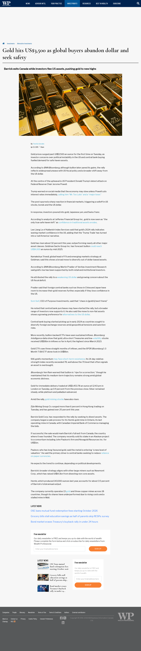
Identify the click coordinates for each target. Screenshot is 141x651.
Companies (5, 612)
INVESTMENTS (72, 3)
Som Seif (35, 301)
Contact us (14, 619)
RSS (12, 621)
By (37, 144)
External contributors (78, 612)
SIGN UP (98, 549)
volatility (97, 338)
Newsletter (31, 612)
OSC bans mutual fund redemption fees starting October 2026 (64, 510)
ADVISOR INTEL (40, 3)
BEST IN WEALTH (102, 3)
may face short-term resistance (69, 359)
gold (68, 491)
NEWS (28, 3)
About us (5, 619)
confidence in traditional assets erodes (78, 222)
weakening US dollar (67, 277)
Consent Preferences (46, 619)
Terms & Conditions (55, 612)
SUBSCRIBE (117, 3)
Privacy (23, 619)
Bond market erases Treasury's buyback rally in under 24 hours (64, 521)
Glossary (22, 612)
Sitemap (5, 621)
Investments (11, 43)
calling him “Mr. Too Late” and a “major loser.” (79, 194)
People (14, 612)
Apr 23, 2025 (34, 147)
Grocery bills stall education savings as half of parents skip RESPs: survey (70, 516)
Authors (66, 612)
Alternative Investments (24, 43)
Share (42, 147)
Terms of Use (42, 612)
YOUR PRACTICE (56, 3)
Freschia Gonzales (38, 144)
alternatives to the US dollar (76, 314)
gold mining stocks (54, 399)
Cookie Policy (33, 619)
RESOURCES (87, 3)
